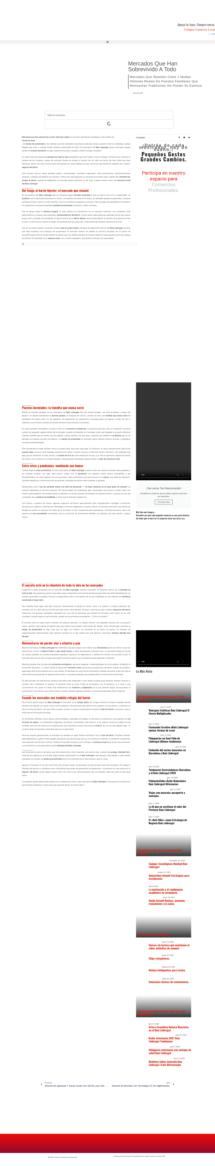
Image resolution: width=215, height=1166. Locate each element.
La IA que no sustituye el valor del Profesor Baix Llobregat (167, 808)
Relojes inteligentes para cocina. (167, 970)
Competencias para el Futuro (160, 846)
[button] (107, 42)
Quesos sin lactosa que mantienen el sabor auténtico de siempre (169, 946)
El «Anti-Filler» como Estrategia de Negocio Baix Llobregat (168, 821)
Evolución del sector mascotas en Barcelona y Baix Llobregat (167, 751)
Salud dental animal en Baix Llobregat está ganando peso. (161, 1013)
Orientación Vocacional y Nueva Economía (165, 721)
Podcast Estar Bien (174, 814)
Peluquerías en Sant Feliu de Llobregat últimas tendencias (165, 740)
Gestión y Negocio (168, 747)
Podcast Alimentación (157, 761)
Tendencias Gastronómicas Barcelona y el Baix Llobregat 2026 (169, 771)
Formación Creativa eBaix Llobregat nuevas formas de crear (168, 729)
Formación (165, 860)
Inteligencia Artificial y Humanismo (174, 718)
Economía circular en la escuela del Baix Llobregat (160, 851)
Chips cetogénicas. (159, 958)
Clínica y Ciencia (167, 1058)
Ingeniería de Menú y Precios (172, 758)
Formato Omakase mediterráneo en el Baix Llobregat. (161, 698)
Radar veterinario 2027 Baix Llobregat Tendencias (164, 1039)
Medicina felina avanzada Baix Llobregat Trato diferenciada (165, 1063)
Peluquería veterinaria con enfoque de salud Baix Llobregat (170, 1051)
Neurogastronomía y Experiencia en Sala (165, 690)
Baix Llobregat (143, 690)
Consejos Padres (155, 897)
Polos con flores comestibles (154, 934)
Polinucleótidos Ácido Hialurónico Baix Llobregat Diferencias (167, 782)
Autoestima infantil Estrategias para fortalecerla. (169, 877)
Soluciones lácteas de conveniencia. (169, 981)
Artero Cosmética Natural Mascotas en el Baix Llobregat (169, 1028)
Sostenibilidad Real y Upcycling (161, 764)
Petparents (165, 789)
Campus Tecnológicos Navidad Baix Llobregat (168, 865)
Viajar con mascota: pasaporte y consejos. (167, 794)
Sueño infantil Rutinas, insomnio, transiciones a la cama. (167, 902)
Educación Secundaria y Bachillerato (163, 883)
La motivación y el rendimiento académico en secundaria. (166, 891)
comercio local (28, 140)
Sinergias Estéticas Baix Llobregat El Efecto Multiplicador (169, 712)
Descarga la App (164, 502)
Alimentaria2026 (144, 931)
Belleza (164, 778)
